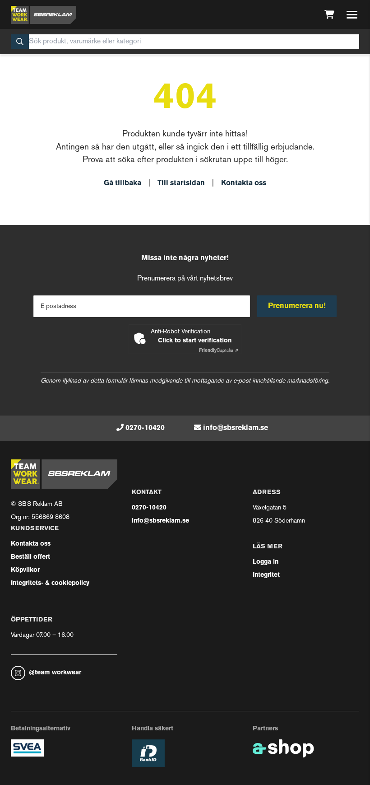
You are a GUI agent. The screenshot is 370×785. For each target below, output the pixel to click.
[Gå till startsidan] (43, 15)
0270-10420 (145, 428)
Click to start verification (194, 341)
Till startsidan (181, 183)
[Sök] (20, 41)
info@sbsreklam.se (235, 428)
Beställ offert (30, 557)
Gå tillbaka (122, 183)
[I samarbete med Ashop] (283, 748)
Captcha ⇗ (218, 351)
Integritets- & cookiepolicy (50, 583)
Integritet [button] (266, 575)
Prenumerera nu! (297, 306)
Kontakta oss (243, 183)
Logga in (265, 562)
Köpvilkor (25, 570)
